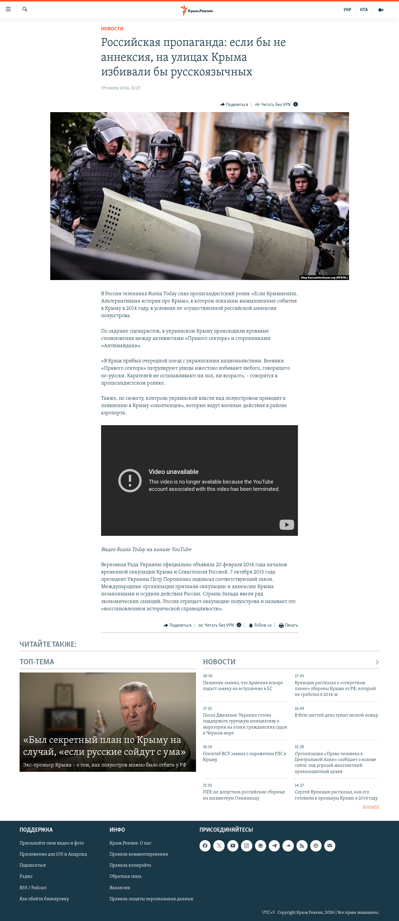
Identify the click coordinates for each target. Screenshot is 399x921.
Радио (26, 876)
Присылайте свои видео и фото (52, 843)
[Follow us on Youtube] (232, 845)
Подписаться (33, 865)
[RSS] (302, 845)
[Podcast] (315, 845)
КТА (364, 10)
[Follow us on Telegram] (274, 845)
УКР (347, 10)
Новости (112, 29)
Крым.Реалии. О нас (130, 843)
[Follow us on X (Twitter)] (218, 845)
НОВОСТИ (219, 662)
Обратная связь (125, 876)
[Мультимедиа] (381, 10)
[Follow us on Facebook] (205, 845)
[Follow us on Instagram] (246, 845)
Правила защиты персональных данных (151, 898)
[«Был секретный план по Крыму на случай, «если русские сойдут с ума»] (108, 722)
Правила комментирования (139, 854)
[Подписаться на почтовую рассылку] (329, 845)
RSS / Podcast (33, 887)
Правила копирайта (130, 865)
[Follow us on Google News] (260, 845)
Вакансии (120, 887)
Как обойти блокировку (44, 898)
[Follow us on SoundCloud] (288, 845)
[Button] (234, 105)
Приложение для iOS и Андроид (53, 854)
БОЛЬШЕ (371, 807)
